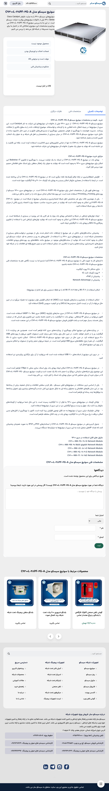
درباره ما (21, 692)
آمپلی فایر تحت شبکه (53, 668)
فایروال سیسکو (89, 686)
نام (101, 528)
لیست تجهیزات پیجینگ (52, 698)
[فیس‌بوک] (66, 766)
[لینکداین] (45, 766)
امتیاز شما (99, 515)
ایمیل (100, 537)
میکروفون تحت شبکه (53, 692)
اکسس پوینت (90, 692)
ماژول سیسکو (90, 680)
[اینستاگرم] (59, 766)
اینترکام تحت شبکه (54, 680)
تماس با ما (20, 698)
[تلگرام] (52, 766)
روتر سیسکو (90, 674)
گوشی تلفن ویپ (89, 698)
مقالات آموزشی (18, 680)
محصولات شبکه (18, 674)
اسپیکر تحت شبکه (54, 674)
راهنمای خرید (19, 686)
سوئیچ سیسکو (89, 668)
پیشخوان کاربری (18, 668)
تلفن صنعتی (56, 686)
